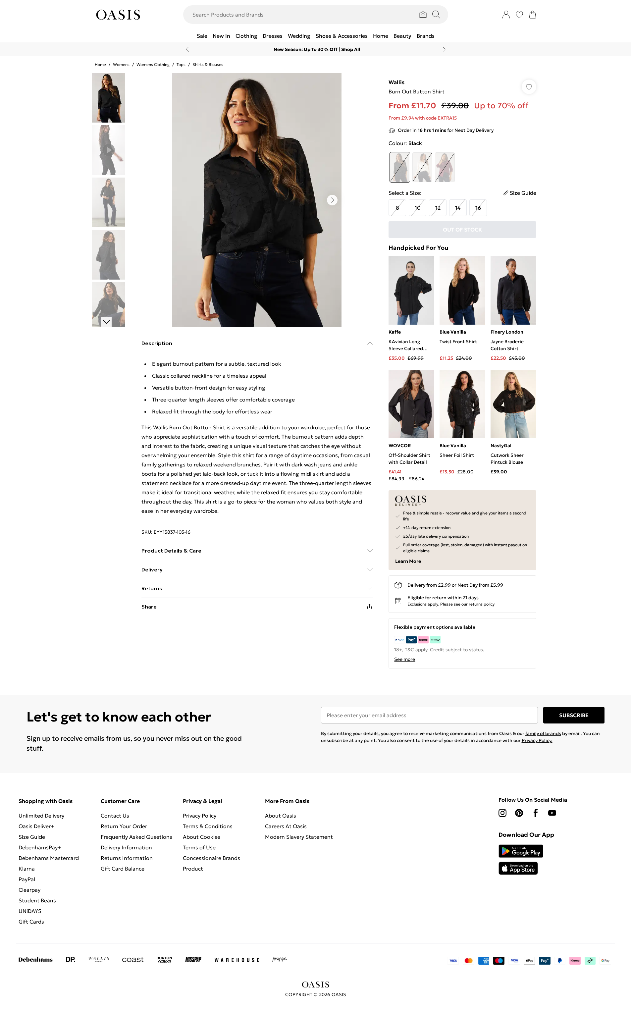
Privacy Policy (199, 815)
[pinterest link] (519, 813)
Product (193, 868)
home (100, 64)
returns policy (482, 604)
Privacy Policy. (537, 740)
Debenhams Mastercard (49, 858)
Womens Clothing (153, 64)
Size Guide (32, 836)
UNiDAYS (30, 911)
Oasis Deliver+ (36, 826)
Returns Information (127, 858)
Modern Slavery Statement (299, 836)
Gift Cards (31, 921)
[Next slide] (444, 49)
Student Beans (37, 900)
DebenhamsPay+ (40, 847)
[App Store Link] (521, 859)
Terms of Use (199, 847)
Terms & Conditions (208, 826)
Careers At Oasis (286, 826)
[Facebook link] (536, 813)
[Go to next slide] (332, 200)
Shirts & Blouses (207, 64)
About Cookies (201, 836)
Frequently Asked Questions (136, 836)
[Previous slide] (187, 49)
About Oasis (280, 815)
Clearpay (29, 889)
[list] (257, 200)
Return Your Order (124, 826)
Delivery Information (126, 847)
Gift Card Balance (122, 868)
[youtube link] (552, 813)
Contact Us (115, 815)
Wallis (396, 82)
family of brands (543, 733)
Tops (181, 64)
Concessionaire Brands (211, 858)
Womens (121, 64)
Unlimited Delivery (41, 815)
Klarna (27, 868)
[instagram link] (502, 813)
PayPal (27, 879)
